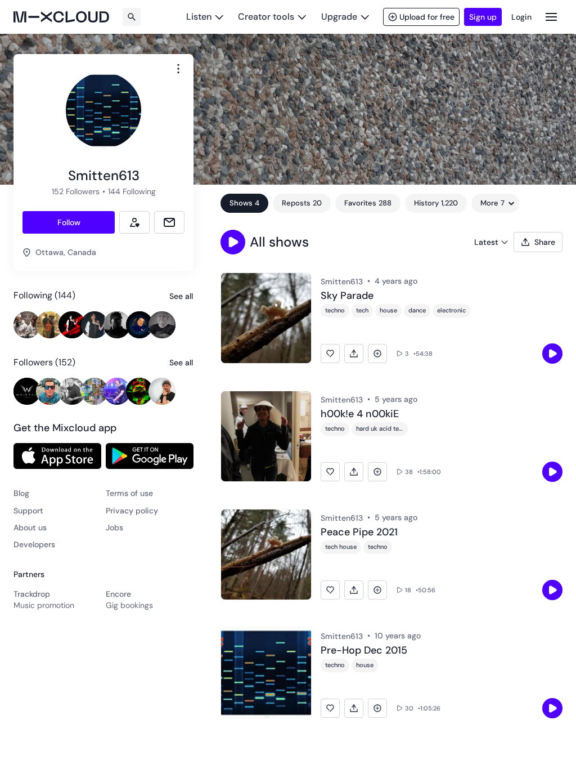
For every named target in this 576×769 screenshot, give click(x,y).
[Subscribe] (134, 222)
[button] (232, 242)
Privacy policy (132, 511)
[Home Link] (61, 17)
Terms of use (129, 493)
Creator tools (266, 17)
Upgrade (339, 17)
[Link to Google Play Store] (150, 456)
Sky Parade (347, 296)
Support (28, 511)
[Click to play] (552, 353)
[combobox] (178, 68)
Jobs (114, 527)
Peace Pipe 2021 (359, 532)
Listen (199, 17)
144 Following (132, 191)
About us (30, 527)
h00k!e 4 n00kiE (360, 414)
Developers (34, 544)
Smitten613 (342, 281)
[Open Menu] (551, 16)
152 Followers (76, 191)
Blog (21, 493)
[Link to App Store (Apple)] (57, 456)
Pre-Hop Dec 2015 (364, 650)
